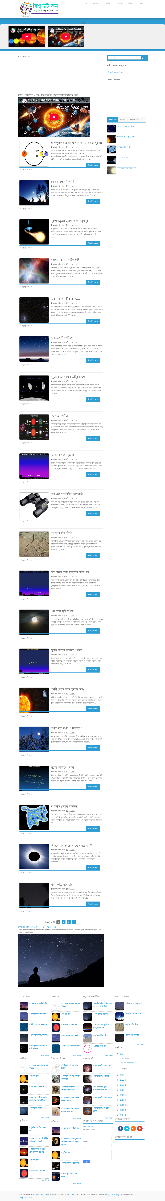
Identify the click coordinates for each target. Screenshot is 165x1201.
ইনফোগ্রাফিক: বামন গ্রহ (71, 1163)
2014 (122, 1115)
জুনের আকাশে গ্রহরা (62, 767)
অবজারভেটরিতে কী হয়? (101, 1035)
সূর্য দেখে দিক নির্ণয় (61, 533)
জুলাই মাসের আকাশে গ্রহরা (66, 650)
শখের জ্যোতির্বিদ (88, 1126)
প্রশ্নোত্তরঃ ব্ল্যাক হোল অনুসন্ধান (70, 221)
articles (29, 169)
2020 (122, 1085)
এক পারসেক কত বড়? (101, 1014)
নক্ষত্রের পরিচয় (59, 416)
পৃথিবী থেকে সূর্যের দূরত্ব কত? (67, 689)
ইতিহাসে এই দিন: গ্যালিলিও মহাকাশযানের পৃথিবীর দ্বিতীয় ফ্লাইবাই (71, 1141)
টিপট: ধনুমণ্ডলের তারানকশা (39, 1024)
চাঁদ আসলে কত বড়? (122, 157)
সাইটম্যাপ (130, 3)
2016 (122, 1105)
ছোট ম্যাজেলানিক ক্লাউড (65, 299)
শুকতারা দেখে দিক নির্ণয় (64, 182)
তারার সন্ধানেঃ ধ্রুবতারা (134, 1003)
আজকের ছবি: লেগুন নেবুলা (102, 1065)
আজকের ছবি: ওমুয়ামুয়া (101, 1076)
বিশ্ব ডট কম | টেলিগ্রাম (115, 72)
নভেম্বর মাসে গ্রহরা (62, 455)
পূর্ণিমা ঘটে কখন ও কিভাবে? (66, 728)
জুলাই (124, 1058)
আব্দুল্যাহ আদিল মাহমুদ (112, 1195)
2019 (122, 1090)
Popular (112, 120)
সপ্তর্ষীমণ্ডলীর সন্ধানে (64, 806)
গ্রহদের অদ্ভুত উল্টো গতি (39, 1003)
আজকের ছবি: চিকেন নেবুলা (103, 1097)
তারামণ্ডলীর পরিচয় (61, 338)
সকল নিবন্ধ (45, 1055)
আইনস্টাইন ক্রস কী (37, 1086)
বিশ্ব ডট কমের (75, 1195)
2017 (122, 1100)
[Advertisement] (61, 76)
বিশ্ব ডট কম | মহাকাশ (42, 1195)
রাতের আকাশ (96, 3)
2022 (122, 1080)
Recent (123, 120)
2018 (122, 1095)
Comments (135, 120)
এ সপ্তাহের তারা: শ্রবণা (38, 1014)
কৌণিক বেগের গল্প (99, 1046)
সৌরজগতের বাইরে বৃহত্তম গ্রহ (126, 168)
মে (123, 1069)
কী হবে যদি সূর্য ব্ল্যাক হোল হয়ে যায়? (71, 845)
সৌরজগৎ (119, 3)
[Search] (143, 58)
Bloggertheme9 (25, 1197)
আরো (141, 3)
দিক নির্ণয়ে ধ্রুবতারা (62, 884)
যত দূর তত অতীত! (36, 1108)
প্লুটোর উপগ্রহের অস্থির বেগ (68, 377)
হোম (86, 3)
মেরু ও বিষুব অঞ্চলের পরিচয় (125, 126)
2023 (122, 1075)
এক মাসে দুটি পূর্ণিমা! (63, 611)
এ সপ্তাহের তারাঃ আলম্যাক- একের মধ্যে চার (76, 143)
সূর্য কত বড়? (35, 1076)
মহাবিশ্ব (108, 3)
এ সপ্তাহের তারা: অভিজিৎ (39, 1035)
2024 (122, 1054)
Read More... (93, 165)
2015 (122, 1110)
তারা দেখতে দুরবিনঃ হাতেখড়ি (67, 494)
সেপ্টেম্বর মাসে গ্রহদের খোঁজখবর (70, 572)
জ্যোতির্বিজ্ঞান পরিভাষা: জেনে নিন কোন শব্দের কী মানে (37, 927)
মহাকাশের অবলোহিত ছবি (65, 260)
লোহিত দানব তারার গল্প (38, 1170)
